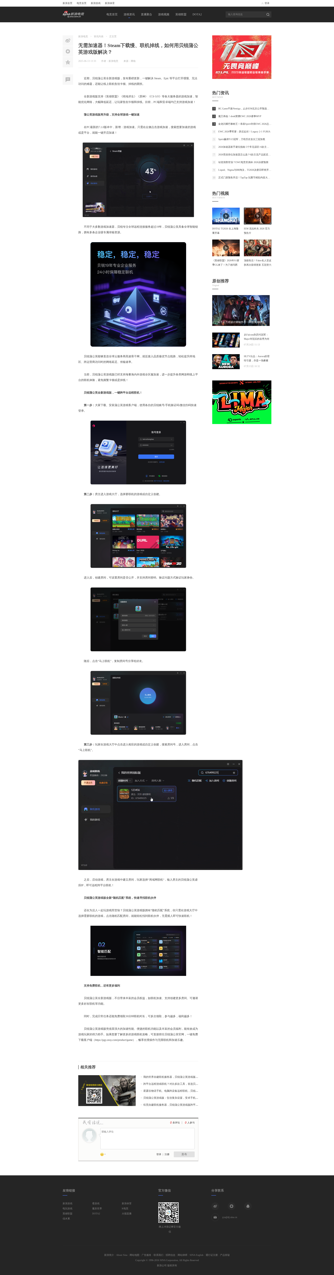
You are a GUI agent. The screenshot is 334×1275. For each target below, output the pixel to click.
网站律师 (182, 1255)
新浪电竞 (83, 36)
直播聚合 (146, 14)
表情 (104, 1155)
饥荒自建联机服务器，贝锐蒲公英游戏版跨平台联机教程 (176, 1104)
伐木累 (66, 1218)
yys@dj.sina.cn (229, 1217)
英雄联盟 (180, 14)
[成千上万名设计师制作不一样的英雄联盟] (241, 325)
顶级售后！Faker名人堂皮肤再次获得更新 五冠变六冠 (257, 265)
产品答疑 (225, 1255)
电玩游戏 (67, 1208)
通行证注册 (212, 1255)
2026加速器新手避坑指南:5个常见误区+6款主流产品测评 (248, 147)
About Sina (121, 1255)
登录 (267, 3)
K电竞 (125, 1208)
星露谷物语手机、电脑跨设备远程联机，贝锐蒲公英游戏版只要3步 (181, 1090)
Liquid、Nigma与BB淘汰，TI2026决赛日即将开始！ (246, 170)
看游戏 (96, 1203)
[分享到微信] (231, 1206)
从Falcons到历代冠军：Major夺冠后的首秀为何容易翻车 (256, 338)
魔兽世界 (97, 1208)
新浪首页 (67, 3)
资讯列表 (99, 36)
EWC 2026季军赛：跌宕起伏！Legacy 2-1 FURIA (244, 131)
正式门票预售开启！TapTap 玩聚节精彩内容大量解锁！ (247, 177)
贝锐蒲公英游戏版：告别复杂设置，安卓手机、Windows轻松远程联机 (183, 1097)
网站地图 (134, 1255)
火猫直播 (127, 1213)
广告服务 (146, 1255)
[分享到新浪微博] (215, 1206)
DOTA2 (197, 14)
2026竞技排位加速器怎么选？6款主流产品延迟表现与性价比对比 (253, 154)
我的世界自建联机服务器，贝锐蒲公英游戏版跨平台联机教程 (178, 1077)
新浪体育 (110, 3)
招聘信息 (170, 1255)
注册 (167, 1154)
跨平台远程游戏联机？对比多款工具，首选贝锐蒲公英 (174, 1084)
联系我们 (158, 1255)
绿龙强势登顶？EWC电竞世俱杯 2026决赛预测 (243, 162)
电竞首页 (81, 3)
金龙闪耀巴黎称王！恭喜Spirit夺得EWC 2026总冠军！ (247, 124)
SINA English (196, 1255)
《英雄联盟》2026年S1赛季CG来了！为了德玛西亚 (225, 265)
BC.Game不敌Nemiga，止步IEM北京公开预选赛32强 (246, 108)
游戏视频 (163, 14)
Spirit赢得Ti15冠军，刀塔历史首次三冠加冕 (241, 139)
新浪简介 (109, 1255)
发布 (184, 1154)
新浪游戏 (96, 3)
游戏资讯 (129, 14)
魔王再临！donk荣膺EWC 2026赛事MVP (239, 116)
